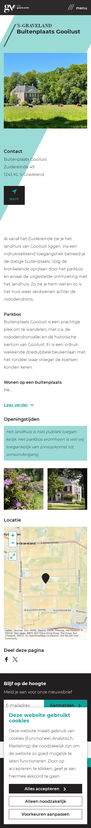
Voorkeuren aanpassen (45, 814)
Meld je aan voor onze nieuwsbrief (38, 692)
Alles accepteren (42, 788)
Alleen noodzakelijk (45, 801)
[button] (45, 578)
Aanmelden (62, 705)
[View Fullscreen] (12, 556)
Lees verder (16, 405)
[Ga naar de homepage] (16, 9)
